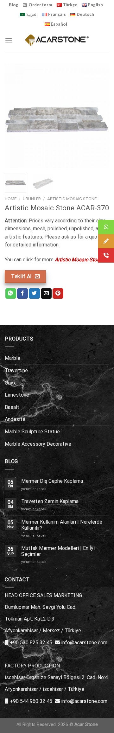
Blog (13, 4)
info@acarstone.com (84, 643)
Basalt (12, 407)
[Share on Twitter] (34, 293)
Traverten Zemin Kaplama (50, 501)
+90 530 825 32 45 (31, 643)
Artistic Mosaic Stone (72, 198)
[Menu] (8, 40)
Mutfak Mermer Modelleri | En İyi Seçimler (58, 551)
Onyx (10, 383)
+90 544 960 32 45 (31, 701)
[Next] (99, 115)
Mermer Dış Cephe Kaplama (52, 481)
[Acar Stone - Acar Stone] (57, 40)
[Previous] (15, 115)
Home (10, 198)
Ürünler (32, 198)
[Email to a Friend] (46, 293)
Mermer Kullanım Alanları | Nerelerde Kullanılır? (61, 525)
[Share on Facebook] (22, 293)
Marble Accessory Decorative (38, 444)
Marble (12, 358)
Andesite (15, 419)
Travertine (16, 370)
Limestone (17, 395)
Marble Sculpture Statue (32, 432)
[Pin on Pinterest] (58, 293)
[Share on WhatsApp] (10, 293)
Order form (40, 4)
